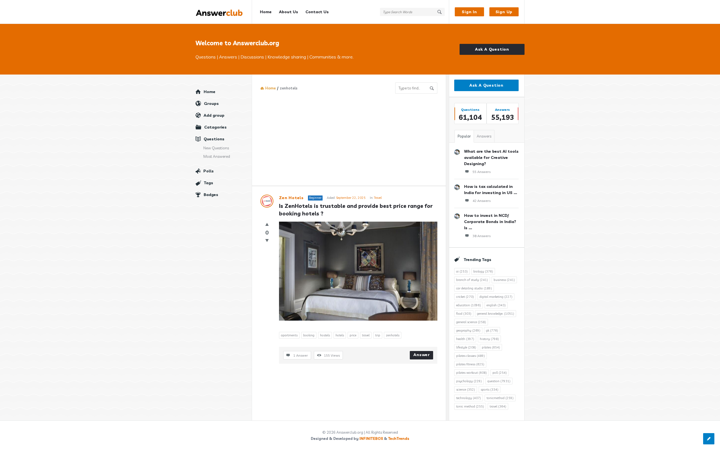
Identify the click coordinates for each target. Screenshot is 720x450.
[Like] (267, 224)
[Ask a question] (708, 438)
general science (471, 322)
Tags (208, 182)
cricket (465, 297)
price (353, 335)
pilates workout (471, 373)
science (465, 390)
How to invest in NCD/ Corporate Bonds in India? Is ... (490, 221)
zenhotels (392, 335)
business (504, 280)
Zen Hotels (291, 197)
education (468, 305)
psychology (469, 381)
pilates (491, 347)
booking (308, 335)
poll (499, 373)
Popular (464, 136)
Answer (421, 354)
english (496, 305)
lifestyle (466, 347)
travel (366, 335)
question (498, 381)
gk (492, 330)
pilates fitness (470, 364)
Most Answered (216, 156)
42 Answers (481, 201)
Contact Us (317, 11)
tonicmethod (500, 398)
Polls (208, 171)
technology (468, 398)
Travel (378, 198)
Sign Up (504, 11)
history (489, 339)
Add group (214, 115)
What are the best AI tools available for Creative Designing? (491, 157)
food (463, 314)
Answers (484, 136)
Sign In (469, 11)
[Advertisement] (348, 135)
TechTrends (398, 438)
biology (483, 271)
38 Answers (481, 236)
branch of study (472, 280)
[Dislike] (267, 240)
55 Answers (481, 172)
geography (468, 330)
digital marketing (496, 297)
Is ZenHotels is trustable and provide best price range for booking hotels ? (356, 209)
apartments (289, 335)
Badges (211, 194)
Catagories (215, 127)
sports (489, 390)
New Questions (216, 148)
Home (266, 11)
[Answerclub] (223, 12)
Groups (211, 103)
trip (377, 335)
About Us (288, 11)
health (465, 339)
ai (462, 271)
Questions (214, 138)
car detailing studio (474, 288)
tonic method (470, 406)
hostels (325, 335)
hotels (340, 335)
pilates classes (470, 356)
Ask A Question (492, 49)
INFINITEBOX (371, 438)
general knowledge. (495, 314)
